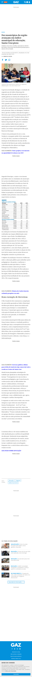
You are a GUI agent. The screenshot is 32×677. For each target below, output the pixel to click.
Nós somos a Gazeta (16, 654)
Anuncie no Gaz (16, 652)
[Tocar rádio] (27, 2)
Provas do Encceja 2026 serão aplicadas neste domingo (20, 552)
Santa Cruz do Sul (13, 482)
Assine (5, 2)
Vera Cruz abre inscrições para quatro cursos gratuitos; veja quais (19, 545)
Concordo (16, 674)
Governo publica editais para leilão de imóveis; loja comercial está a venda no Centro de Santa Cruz (16, 367)
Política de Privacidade (10, 671)
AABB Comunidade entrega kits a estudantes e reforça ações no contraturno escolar (20, 567)
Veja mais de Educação (15, 582)
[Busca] (25, 2)
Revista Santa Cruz (16, 658)
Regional (18, 480)
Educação (11, 480)
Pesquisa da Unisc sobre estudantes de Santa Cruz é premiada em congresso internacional (20, 575)
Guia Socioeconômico (16, 656)
